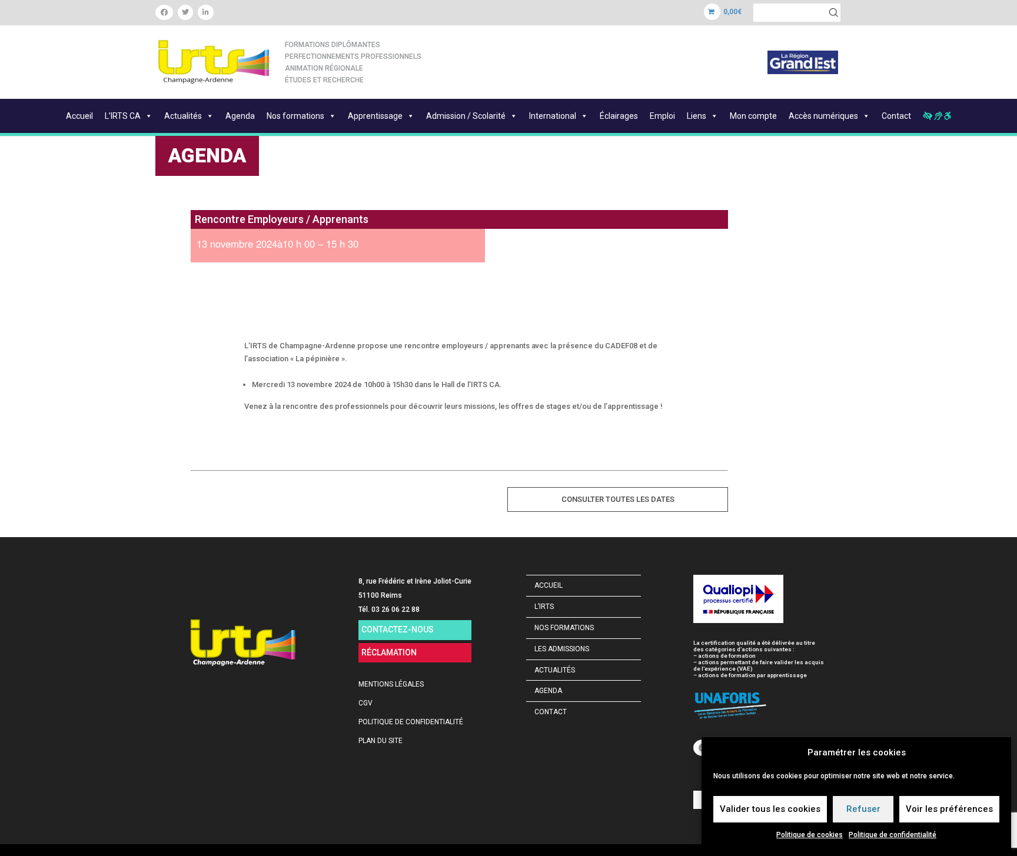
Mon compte (753, 116)
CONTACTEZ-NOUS (397, 629)
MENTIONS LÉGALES (391, 684)
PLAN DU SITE (380, 741)
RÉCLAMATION (389, 652)
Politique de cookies (809, 835)
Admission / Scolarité (466, 116)
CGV (365, 703)
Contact (896, 116)
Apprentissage (375, 116)
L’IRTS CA (123, 116)
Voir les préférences (949, 809)
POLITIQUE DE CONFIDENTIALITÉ (410, 722)
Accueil (79, 116)
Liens (696, 116)
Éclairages (619, 116)
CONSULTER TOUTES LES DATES (617, 499)
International (552, 116)
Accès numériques (823, 116)
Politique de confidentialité (892, 835)
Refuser (863, 809)
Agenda (240, 116)
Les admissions (561, 649)
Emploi (662, 116)
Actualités (183, 116)
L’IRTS (544, 606)
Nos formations (295, 116)
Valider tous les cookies (770, 809)
